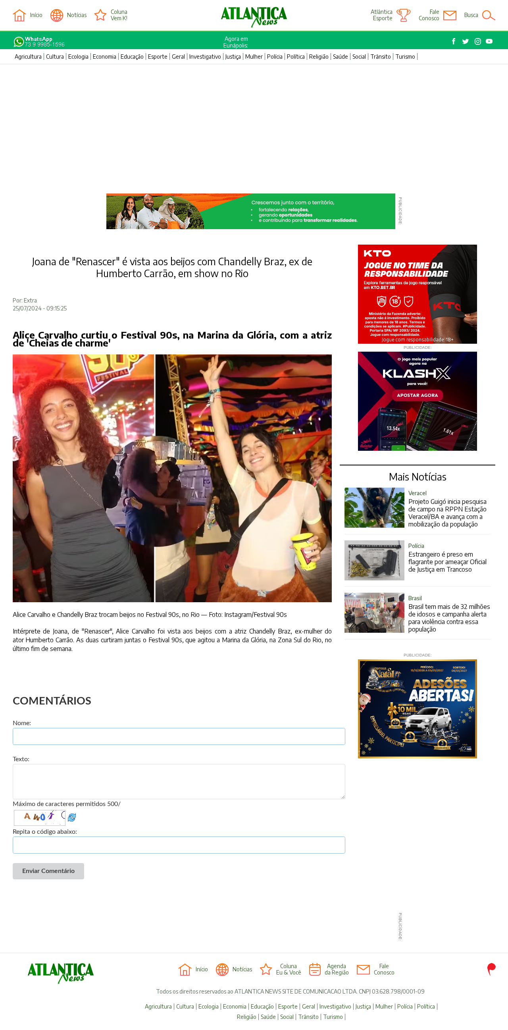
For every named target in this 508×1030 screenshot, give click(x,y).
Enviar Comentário (48, 871)
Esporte (157, 56)
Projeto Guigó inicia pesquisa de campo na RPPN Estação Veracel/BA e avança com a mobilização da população (447, 509)
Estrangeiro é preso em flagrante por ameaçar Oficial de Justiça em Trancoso (447, 557)
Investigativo (205, 56)
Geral (178, 56)
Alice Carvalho (135, 631)
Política (296, 56)
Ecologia (78, 56)
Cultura (55, 56)
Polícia (275, 56)
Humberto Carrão (49, 640)
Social (359, 56)
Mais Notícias (417, 476)
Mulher (254, 56)
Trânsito (380, 56)
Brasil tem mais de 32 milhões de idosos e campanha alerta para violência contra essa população (449, 614)
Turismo (405, 56)
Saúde (340, 56)
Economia (104, 56)
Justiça (233, 56)
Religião (319, 56)
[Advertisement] (254, 123)
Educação (132, 56)
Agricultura (28, 56)
